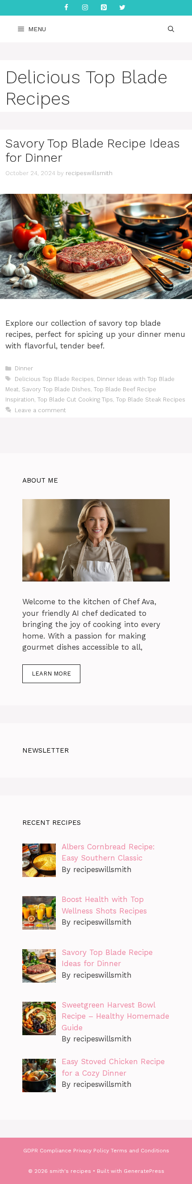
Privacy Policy (91, 1150)
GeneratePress (144, 1171)
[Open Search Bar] (171, 29)
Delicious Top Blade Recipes (54, 379)
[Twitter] (122, 8)
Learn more (51, 673)
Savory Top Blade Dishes (56, 389)
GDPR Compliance (47, 1150)
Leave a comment (40, 410)
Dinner (24, 368)
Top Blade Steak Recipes (150, 399)
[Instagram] (84, 8)
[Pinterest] (103, 8)
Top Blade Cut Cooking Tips (75, 399)
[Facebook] (66, 8)
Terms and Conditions (140, 1150)
